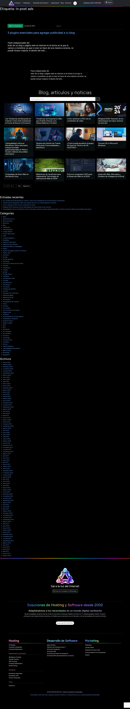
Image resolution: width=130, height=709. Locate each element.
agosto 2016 (7, 477)
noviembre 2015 (8, 496)
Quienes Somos (8, 321)
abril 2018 (6, 437)
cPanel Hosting (14, 659)
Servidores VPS (13, 675)
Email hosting (13, 665)
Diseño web (6, 253)
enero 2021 (6, 392)
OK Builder (12, 645)
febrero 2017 (7, 466)
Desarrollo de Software (40, 3)
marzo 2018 (6, 439)
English (109, 2)
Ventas (5, 344)
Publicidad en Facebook (10, 318)
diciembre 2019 (7, 403)
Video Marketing (8, 346)
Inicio (58, 26)
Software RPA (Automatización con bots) (60, 655)
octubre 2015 (7, 498)
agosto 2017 (7, 454)
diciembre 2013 (7, 534)
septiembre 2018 (8, 426)
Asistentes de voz (8, 219)
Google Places (7, 274)
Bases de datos (8, 221)
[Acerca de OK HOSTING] (65, 625)
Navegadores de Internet (11, 301)
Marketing (26, 3)
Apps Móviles (51, 645)
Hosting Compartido (15, 647)
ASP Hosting (13, 661)
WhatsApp (6, 352)
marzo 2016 (6, 487)
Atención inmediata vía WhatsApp (66, 591)
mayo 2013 (6, 549)
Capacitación (55, 3)
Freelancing (6, 268)
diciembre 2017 (7, 445)
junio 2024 (6, 377)
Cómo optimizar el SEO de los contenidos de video (19, 205)
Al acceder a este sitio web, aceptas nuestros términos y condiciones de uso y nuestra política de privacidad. (65, 695)
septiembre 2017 (8, 451)
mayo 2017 (6, 460)
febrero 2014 (7, 530)
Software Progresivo (53, 649)
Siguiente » (26, 186)
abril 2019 (6, 415)
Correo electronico (9, 234)
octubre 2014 (7, 517)
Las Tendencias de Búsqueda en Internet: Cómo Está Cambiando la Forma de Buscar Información (34, 200)
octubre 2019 (7, 405)
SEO (4, 327)
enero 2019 (6, 422)
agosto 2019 (7, 409)
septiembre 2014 (8, 519)
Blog (62, 3)
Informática (6, 285)
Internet (5, 291)
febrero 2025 (7, 364)
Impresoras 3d (7, 282)
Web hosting (7, 350)
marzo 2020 (6, 396)
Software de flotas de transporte (57, 653)
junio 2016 (6, 481)
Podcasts (6, 314)
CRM (4, 236)
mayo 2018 (6, 434)
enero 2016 (6, 492)
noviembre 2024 (8, 369)
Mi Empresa (6, 299)
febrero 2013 (7, 555)
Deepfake (6, 240)
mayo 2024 (6, 379)
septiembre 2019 (8, 407)
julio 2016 (6, 479)
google (5, 272)
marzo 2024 (7, 383)
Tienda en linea (7, 340)
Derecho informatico (9, 242)
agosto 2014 (7, 521)
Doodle (5, 257)
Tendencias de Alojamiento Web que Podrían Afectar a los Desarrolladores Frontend (29, 203)
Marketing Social (8, 297)
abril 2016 (6, 485)
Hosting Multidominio (16, 649)
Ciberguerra (6, 227)
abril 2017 (6, 462)
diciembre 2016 (7, 471)
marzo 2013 (6, 553)
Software (6, 335)
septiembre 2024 (8, 373)
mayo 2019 (6, 413)
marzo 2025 (6, 362)
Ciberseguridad (7, 229)
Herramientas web (9, 278)
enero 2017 (6, 468)
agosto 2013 (7, 543)
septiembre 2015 (8, 500)
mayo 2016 (6, 483)
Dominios (6, 255)
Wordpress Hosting (15, 657)
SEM (4, 325)
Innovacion (6, 287)
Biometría (6, 223)
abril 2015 (6, 509)
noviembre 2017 (8, 447)
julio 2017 (6, 456)
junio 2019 (6, 411)
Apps (4, 217)
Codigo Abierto (8, 231)
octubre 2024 (7, 371)
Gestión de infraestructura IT (56, 647)
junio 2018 (6, 432)
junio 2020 (6, 394)
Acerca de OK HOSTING (65, 623)
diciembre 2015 (7, 494)
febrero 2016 (7, 490)
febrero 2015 (7, 511)
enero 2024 (6, 386)
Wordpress (6, 355)
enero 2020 (6, 400)
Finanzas (5, 265)
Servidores (6, 329)
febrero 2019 (7, 420)
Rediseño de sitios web (92, 650)
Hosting (17, 3)
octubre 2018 (7, 424)
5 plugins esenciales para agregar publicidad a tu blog (41, 32)
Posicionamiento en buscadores (13, 316)
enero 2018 (6, 443)
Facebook (6, 261)
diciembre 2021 (7, 388)
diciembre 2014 (8, 513)
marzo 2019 (6, 417)
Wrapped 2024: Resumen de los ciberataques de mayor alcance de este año (27, 207)
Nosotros (68, 3)
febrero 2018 (7, 441)
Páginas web (7, 312)
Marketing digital (8, 295)
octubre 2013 (7, 538)
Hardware (6, 276)
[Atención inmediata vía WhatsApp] (65, 593)
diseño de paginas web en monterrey (14, 251)
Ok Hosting (6, 308)
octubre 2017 (7, 449)
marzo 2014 (6, 528)
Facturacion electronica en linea (13, 263)
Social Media (7, 333)
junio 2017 (6, 458)
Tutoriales (6, 342)
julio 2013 (6, 545)
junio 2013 (6, 547)
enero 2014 (6, 532)
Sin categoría (7, 331)
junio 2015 (6, 507)
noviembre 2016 (8, 473)
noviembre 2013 (8, 536)
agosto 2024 (7, 375)
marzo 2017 (6, 464)
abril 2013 (6, 551)
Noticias (5, 306)
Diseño (5, 248)
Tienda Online (89, 647)
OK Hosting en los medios (11, 310)
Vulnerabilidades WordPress (11, 348)
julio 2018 (6, 430)
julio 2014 (6, 524)
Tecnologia (6, 338)
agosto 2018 (7, 428)
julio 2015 (6, 504)
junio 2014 (6, 526)
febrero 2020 (7, 398)
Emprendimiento (8, 259)
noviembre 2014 (8, 515)
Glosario (5, 270)
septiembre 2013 (8, 541)
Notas (5, 304)
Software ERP (51, 651)
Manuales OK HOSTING (10, 293)
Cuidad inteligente (8, 238)
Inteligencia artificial (9, 289)
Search (97, 99)
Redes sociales (7, 323)
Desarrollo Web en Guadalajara (12, 246)
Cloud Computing (14, 678)
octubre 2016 (7, 475)
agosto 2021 (7, 390)
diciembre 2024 (8, 367)
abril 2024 (6, 381)
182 (19, 186)
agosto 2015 (7, 502)
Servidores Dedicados (15, 673)
